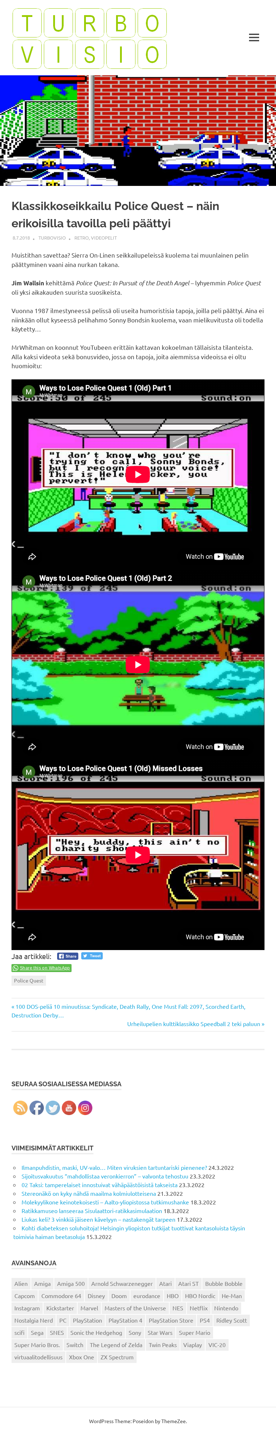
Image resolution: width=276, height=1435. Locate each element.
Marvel (89, 1307)
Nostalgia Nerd (33, 1320)
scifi (19, 1332)
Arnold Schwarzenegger (122, 1283)
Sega (37, 1332)
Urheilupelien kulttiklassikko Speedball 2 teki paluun (193, 1023)
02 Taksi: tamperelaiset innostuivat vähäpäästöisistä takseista (100, 1184)
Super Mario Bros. (37, 1344)
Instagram (27, 1307)
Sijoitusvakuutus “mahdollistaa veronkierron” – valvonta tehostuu (105, 1176)
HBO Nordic (200, 1295)
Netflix (199, 1307)
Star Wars (160, 1332)
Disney (96, 1295)
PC (62, 1320)
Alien (21, 1283)
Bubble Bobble (224, 1283)
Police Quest (28, 980)
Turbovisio (52, 238)
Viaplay (192, 1344)
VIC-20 (217, 1344)
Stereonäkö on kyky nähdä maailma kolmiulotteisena (89, 1193)
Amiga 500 (71, 1283)
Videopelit (104, 238)
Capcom (24, 1295)
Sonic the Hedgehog (96, 1332)
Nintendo (226, 1307)
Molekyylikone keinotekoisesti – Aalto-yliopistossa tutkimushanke (105, 1202)
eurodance (146, 1295)
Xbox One (81, 1356)
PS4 (205, 1320)
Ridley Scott (231, 1320)
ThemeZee (173, 1421)
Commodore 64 (61, 1295)
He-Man (232, 1295)
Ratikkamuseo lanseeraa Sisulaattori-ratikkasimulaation (92, 1210)
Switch (74, 1344)
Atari (165, 1283)
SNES (57, 1332)
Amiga (42, 1283)
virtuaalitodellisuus (38, 1356)
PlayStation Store (171, 1320)
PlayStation (87, 1320)
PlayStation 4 (125, 1320)
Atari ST (188, 1283)
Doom (119, 1295)
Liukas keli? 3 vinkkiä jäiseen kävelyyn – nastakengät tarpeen (98, 1219)
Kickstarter (60, 1307)
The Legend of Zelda (116, 1344)
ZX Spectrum (117, 1356)
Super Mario (194, 1332)
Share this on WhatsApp (45, 968)
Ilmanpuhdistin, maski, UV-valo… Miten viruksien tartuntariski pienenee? (114, 1167)
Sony (135, 1332)
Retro (81, 238)
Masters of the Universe (135, 1307)
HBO (173, 1295)
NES (177, 1307)
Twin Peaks (163, 1344)
